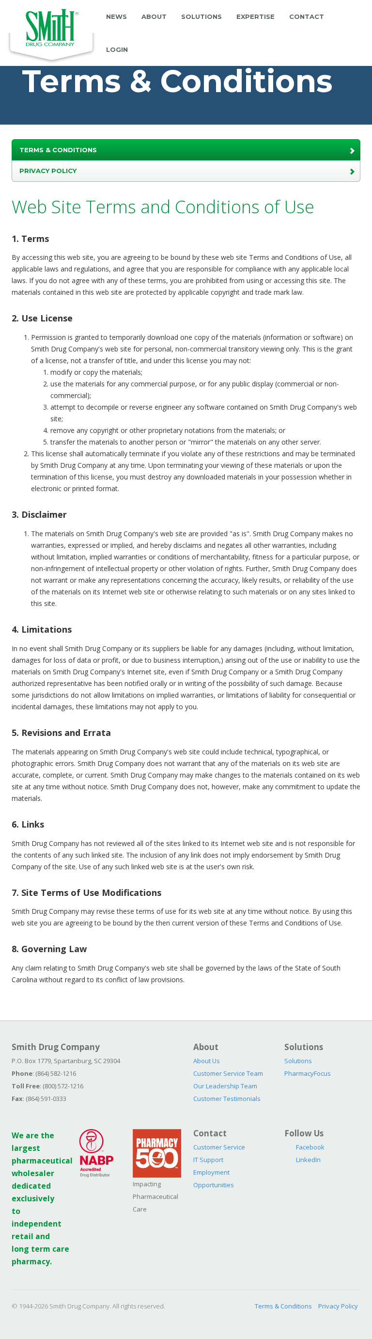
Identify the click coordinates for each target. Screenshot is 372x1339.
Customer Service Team (228, 1073)
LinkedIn (308, 1159)
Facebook (310, 1147)
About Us (206, 1060)
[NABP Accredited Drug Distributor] (96, 1152)
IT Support (208, 1159)
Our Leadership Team (225, 1086)
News (116, 16)
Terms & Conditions (58, 150)
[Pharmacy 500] (157, 1152)
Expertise (255, 16)
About (154, 16)
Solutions (201, 16)
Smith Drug (51, 32)
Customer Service (219, 1147)
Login (117, 49)
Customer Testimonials (227, 1098)
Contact (306, 16)
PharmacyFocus (307, 1073)
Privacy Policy (48, 171)
